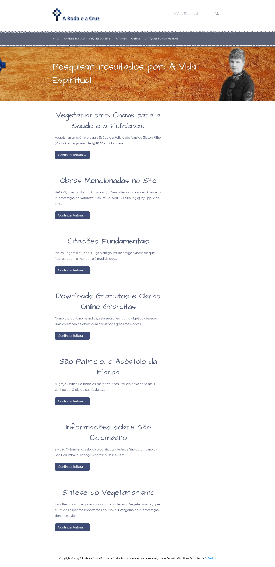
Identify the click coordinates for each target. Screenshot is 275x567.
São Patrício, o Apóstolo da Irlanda (108, 367)
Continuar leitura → (72, 155)
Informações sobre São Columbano (108, 432)
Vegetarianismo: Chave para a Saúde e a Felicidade (108, 120)
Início (56, 38)
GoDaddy (210, 558)
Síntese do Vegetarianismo (108, 492)
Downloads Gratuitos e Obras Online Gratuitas (108, 301)
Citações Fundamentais (161, 38)
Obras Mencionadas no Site (108, 181)
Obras (135, 38)
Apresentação (74, 38)
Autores (121, 38)
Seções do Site (99, 38)
